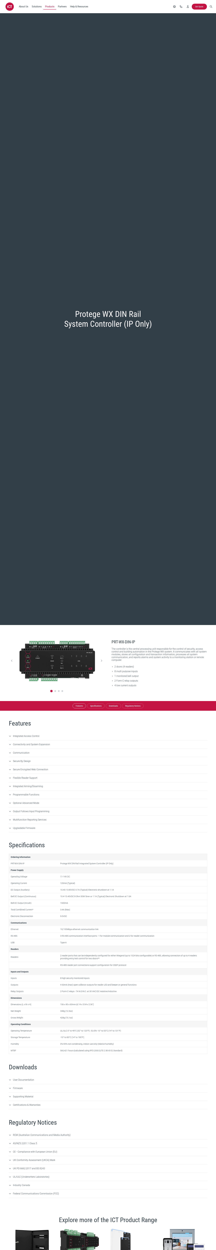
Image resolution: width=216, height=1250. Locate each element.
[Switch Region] (174, 6)
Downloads (113, 706)
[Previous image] (12, 661)
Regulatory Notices (132, 706)
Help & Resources (79, 6)
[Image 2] (55, 691)
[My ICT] (187, 6)
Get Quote (199, 6)
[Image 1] (51, 691)
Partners (62, 6)
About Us (23, 6)
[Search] (211, 6)
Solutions (37, 6)
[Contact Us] (181, 6)
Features (79, 706)
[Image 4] (62, 691)
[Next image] (101, 661)
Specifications (96, 706)
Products (49, 6)
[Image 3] (59, 691)
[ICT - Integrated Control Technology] (9, 6)
